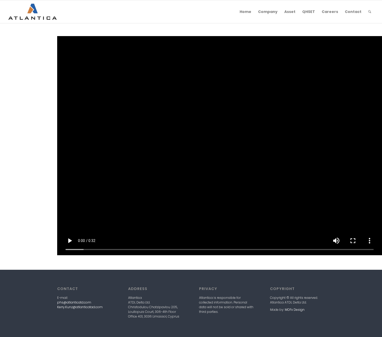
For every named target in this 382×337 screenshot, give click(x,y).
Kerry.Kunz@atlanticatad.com (80, 307)
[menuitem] (245, 11)
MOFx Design (295, 309)
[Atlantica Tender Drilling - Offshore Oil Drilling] (32, 11)
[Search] (369, 11)
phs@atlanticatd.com (74, 302)
